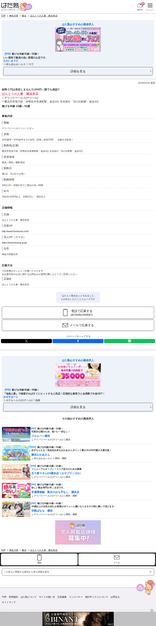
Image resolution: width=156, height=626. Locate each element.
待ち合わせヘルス (16, 64)
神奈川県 (13, 15)
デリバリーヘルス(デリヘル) (21, 97)
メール (117, 562)
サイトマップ (9, 602)
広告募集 (62, 597)
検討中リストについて (96, 597)
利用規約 (13, 597)
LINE (129, 341)
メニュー (149, 7)
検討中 (140, 7)
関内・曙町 (61, 458)
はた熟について (29, 597)
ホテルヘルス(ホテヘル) (19, 400)
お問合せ (115, 597)
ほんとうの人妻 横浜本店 (43, 15)
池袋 (37, 400)
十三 (31, 64)
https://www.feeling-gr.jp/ (14, 242)
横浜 (24, 15)
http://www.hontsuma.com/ (15, 231)
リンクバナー (76, 597)
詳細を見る (78, 71)
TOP (3, 15)
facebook (78, 341)
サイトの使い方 (47, 597)
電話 (39, 562)
